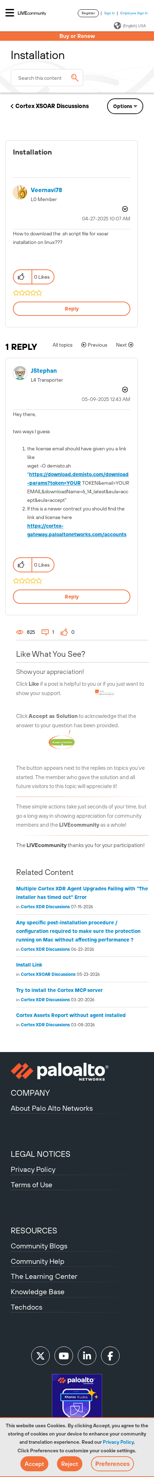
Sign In (109, 13)
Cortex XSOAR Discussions (52, 106)
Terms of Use (31, 1184)
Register (88, 13)
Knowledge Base (37, 1291)
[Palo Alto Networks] (77, 1072)
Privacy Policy (118, 1442)
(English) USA (134, 26)
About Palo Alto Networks (52, 1108)
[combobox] (47, 77)
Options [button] (122, 106)
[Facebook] (110, 1355)
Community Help (37, 1261)
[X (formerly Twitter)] (40, 1355)
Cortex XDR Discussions (45, 906)
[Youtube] (63, 1355)
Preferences (112, 1464)
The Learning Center (44, 1276)
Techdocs (26, 1307)
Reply (72, 309)
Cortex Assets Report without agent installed (71, 1015)
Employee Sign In (134, 13)
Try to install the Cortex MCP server (59, 990)
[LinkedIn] (87, 1355)
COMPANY (30, 1092)
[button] (34, 1463)
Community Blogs (39, 1246)
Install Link (29, 965)
